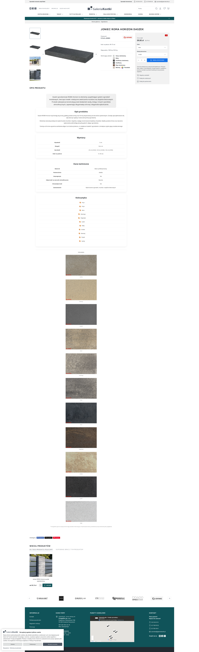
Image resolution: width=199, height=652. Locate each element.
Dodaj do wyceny (158, 60)
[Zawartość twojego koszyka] (168, 8)
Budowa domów (154, 14)
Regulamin (6, 648)
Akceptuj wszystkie (52, 644)
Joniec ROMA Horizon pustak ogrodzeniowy (41, 580)
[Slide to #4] (35, 75)
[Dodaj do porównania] (144, 81)
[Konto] (160, 8)
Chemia (140, 14)
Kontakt (32, 616)
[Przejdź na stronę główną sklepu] (99, 8)
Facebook (41, 537)
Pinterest (57, 537)
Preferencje (33, 644)
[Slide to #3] (35, 61)
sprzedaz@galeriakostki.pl (163, 1)
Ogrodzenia (128, 14)
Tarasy (59, 14)
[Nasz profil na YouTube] (30, 8)
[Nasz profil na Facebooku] (33, 8)
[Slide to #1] (35, 33)
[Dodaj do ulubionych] (144, 78)
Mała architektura (109, 14)
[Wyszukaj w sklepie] (156, 8)
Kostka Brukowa (43, 14)
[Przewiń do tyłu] (29, 598)
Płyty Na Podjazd (75, 14)
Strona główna (96, 21)
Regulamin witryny (35, 623)
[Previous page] (43, 54)
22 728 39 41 (155, 628)
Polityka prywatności (35, 620)
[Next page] (96, 54)
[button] (138, 60)
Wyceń (48, 585)
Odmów (13, 644)
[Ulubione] (164, 8)
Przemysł (92, 14)
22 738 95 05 (149, 1)
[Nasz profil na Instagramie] (35, 8)
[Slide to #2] (35, 47)
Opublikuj (49, 537)
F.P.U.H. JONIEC (105, 38)
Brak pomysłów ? (44, 8)
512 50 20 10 (139, 1)
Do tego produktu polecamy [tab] (41, 549)
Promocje (55, 8)
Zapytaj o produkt (144, 75)
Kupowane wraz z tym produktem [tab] (69, 549)
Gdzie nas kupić (65, 8)
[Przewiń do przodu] (169, 598)
